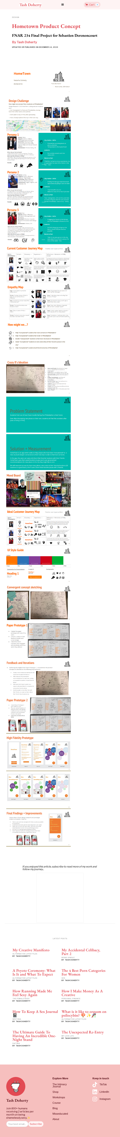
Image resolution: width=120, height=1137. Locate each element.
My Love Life (68, 1036)
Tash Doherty (27, 42)
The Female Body (21, 999)
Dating (16, 1043)
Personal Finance (71, 999)
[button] (62, 4)
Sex (63, 978)
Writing (16, 1019)
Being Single (68, 957)
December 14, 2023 (48, 47)
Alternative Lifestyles (24, 954)
